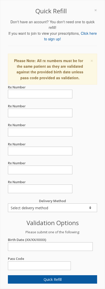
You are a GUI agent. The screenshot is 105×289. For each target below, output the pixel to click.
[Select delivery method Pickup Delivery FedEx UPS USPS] (52, 207)
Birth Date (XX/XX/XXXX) (27, 239)
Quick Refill (53, 279)
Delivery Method (52, 201)
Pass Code (16, 258)
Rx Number (17, 87)
